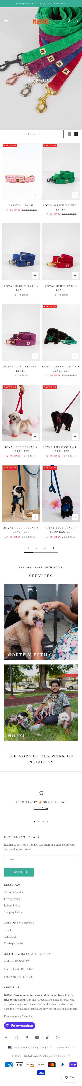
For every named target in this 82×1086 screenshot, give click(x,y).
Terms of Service (13, 892)
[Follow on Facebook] (6, 1037)
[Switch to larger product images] (69, 134)
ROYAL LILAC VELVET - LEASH (21, 368)
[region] (41, 803)
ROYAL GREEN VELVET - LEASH (61, 207)
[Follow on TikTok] (47, 1037)
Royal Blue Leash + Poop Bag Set (61, 530)
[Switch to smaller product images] (76, 134)
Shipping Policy (13, 912)
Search (8, 930)
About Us (26, 1016)
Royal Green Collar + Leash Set (61, 368)
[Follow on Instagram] (16, 1037)
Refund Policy (12, 905)
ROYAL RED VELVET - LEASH (61, 288)
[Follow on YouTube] (37, 1037)
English (63, 1047)
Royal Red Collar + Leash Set (21, 449)
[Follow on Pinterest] (27, 1037)
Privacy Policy (12, 899)
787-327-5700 (25, 976)
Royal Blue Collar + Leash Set (21, 530)
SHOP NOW (41, 808)
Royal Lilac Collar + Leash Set (61, 449)
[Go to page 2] (53, 548)
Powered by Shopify (54, 1056)
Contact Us (10, 936)
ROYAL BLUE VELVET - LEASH (21, 288)
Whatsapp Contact (14, 943)
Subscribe (19, 872)
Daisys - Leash (21, 205)
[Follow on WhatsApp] (58, 1037)
